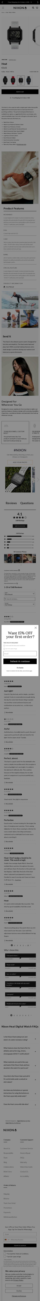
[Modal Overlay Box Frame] (20, 650)
